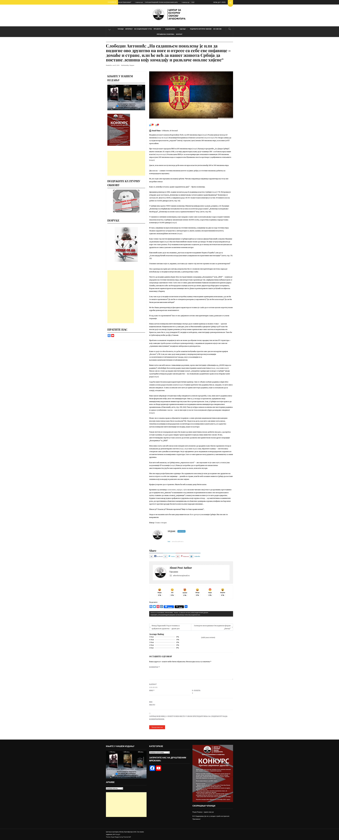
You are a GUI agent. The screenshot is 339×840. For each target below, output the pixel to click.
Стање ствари (161, 523)
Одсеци (183, 29)
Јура (159, 615)
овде (204, 135)
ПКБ (189, 615)
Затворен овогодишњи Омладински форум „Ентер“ (212, 627)
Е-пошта (196, 691)
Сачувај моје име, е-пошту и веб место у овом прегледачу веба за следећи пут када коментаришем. (188, 717)
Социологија (195, 615)
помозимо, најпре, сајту (177, 490)
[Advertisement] (126, 163)
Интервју (129, 29)
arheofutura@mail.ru (177, 541)
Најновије (160, 612)
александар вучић (197, 612)
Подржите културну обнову (201, 29)
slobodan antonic (185, 612)
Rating (153, 684)
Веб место (152, 703)
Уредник (131, 65)
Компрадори (165, 615)
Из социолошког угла (143, 29)
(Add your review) (208, 637)
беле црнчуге (195, 514)
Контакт (179, 34)
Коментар (154, 667)
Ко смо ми (217, 29)
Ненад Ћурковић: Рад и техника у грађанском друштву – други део (166, 627)
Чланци (121, 29)
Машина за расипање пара (179, 615)
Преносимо (169, 612)
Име (151, 690)
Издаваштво (170, 29)
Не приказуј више (169, 417)
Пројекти (157, 29)
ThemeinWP (127, 837)
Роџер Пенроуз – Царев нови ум (203, 812)
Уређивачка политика (165, 34)
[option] (126, 244)
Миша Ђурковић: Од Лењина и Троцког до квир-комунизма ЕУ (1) (167, 2)
